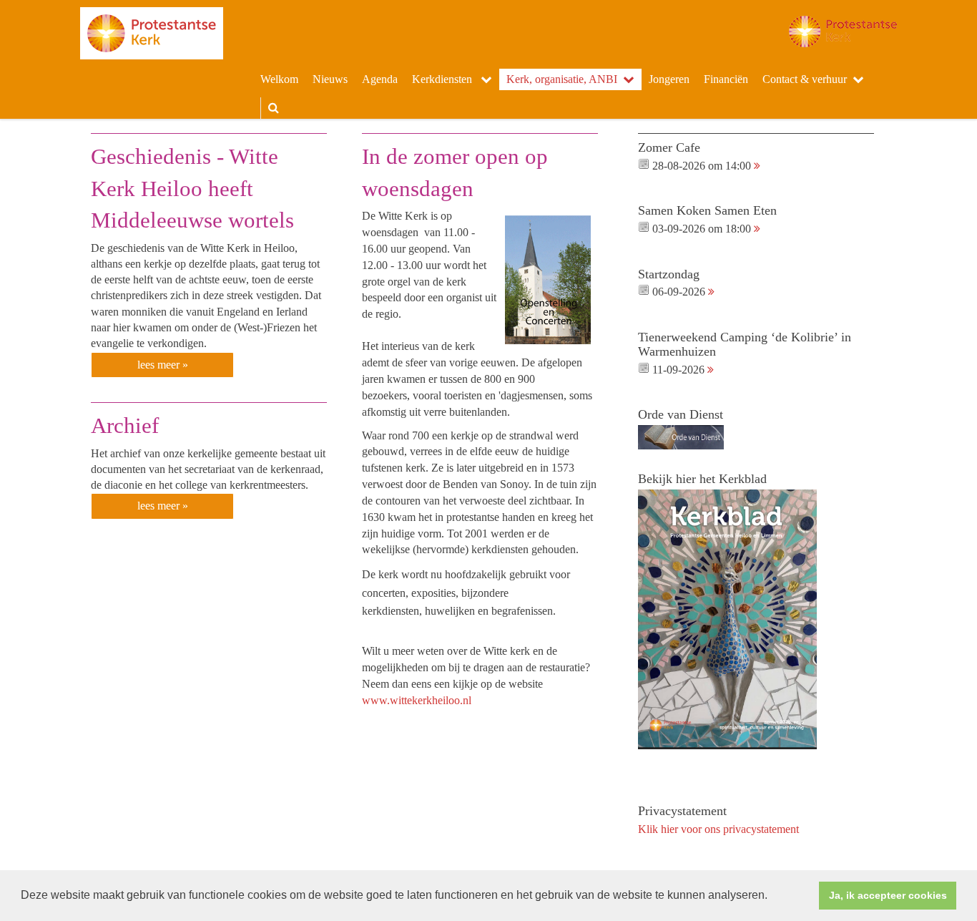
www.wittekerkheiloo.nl (416, 700)
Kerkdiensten (443, 79)
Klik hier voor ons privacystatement (718, 829)
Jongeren (669, 79)
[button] (772, 897)
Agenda (380, 79)
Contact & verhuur (804, 79)
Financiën (726, 79)
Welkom (279, 79)
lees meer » (162, 365)
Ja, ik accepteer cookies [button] (888, 895)
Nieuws (330, 79)
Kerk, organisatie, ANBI (561, 79)
